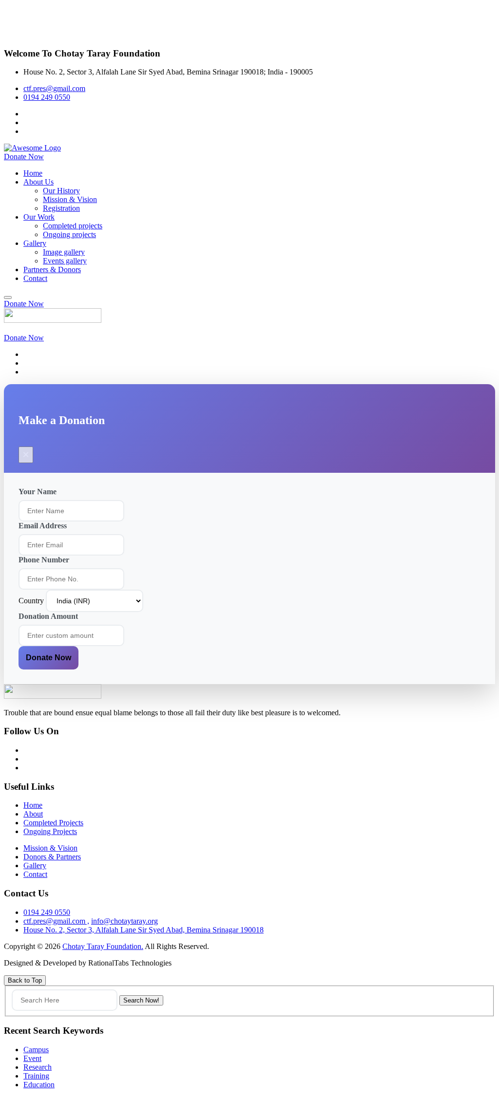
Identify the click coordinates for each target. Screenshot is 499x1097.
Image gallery (64, 252)
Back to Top (25, 980)
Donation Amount (48, 616)
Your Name (38, 491)
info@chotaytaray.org (124, 921)
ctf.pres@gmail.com (54, 88)
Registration (61, 208)
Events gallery (65, 261)
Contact (35, 278)
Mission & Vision (70, 199)
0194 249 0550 (46, 97)
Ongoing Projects (50, 831)
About (33, 814)
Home (32, 173)
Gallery (34, 243)
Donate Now (48, 657)
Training (36, 1076)
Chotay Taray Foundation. (102, 946)
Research (37, 1067)
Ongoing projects (69, 234)
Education (39, 1084)
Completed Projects (53, 822)
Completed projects (72, 226)
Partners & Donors (52, 269)
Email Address (43, 525)
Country (32, 600)
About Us (38, 182)
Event (32, 1058)
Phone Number (44, 560)
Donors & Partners (52, 857)
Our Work (39, 217)
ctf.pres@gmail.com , (56, 921)
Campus (36, 1049)
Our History (61, 190)
